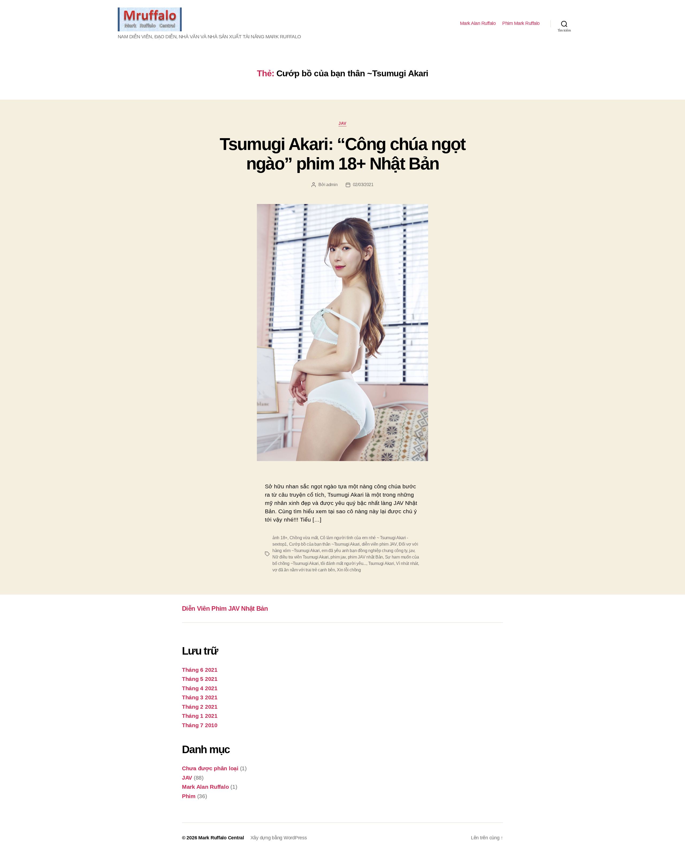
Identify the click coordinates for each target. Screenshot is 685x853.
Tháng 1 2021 (200, 716)
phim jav (338, 557)
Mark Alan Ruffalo (478, 23)
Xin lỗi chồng (349, 570)
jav (411, 550)
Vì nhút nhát (407, 563)
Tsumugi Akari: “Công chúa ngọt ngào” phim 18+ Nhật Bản (342, 153)
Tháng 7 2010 (200, 725)
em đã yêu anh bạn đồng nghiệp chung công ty (364, 550)
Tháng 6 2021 (200, 670)
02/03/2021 (363, 184)
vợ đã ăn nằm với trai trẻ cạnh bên (303, 570)
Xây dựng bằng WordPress (278, 837)
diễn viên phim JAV (379, 544)
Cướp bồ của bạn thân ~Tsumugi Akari (324, 544)
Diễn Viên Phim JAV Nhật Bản (225, 608)
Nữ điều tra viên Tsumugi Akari (300, 557)
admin (332, 184)
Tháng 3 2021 (200, 697)
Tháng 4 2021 (200, 688)
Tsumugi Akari (381, 563)
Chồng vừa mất (304, 537)
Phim (189, 796)
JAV (342, 123)
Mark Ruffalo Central (221, 837)
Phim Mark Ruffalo (521, 23)
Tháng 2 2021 (200, 707)
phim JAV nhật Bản (365, 557)
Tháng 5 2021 (200, 679)
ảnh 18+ (279, 537)
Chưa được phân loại (210, 768)
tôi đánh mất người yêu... (343, 563)
